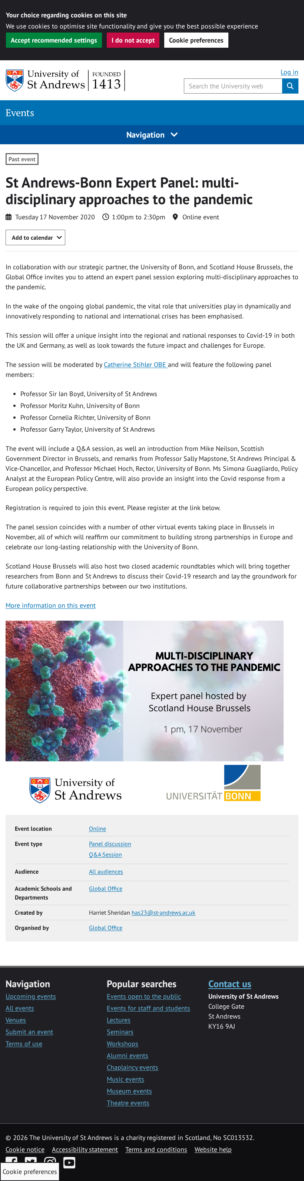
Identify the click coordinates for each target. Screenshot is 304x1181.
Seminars (120, 1032)
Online (97, 828)
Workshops (122, 1043)
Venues (16, 1020)
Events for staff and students (148, 1008)
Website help (213, 1149)
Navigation (146, 134)
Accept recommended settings (54, 40)
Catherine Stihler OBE (136, 364)
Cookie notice (25, 1149)
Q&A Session (105, 854)
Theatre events (128, 1103)
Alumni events (127, 1055)
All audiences (106, 871)
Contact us (229, 983)
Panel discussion (110, 843)
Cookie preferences (196, 40)
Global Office (105, 888)
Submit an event (29, 1032)
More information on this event (51, 605)
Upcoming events (31, 996)
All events (20, 1008)
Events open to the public (144, 996)
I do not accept (133, 40)
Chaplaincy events (132, 1067)
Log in (289, 72)
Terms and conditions (156, 1149)
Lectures (118, 1020)
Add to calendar (32, 237)
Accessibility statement (85, 1149)
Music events (125, 1079)
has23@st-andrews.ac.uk (163, 912)
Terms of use (24, 1043)
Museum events (129, 1091)
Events (20, 112)
